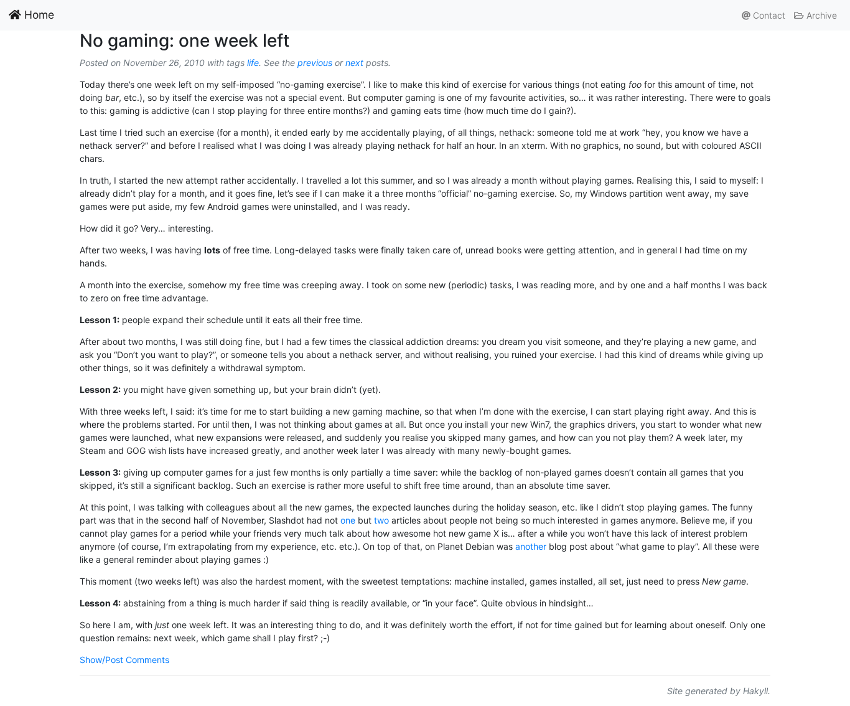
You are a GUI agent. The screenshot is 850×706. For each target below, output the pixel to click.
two (381, 520)
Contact (767, 15)
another (530, 546)
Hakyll (755, 690)
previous (314, 62)
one (347, 520)
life (253, 62)
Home (37, 14)
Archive (820, 15)
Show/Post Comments (124, 659)
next (354, 62)
